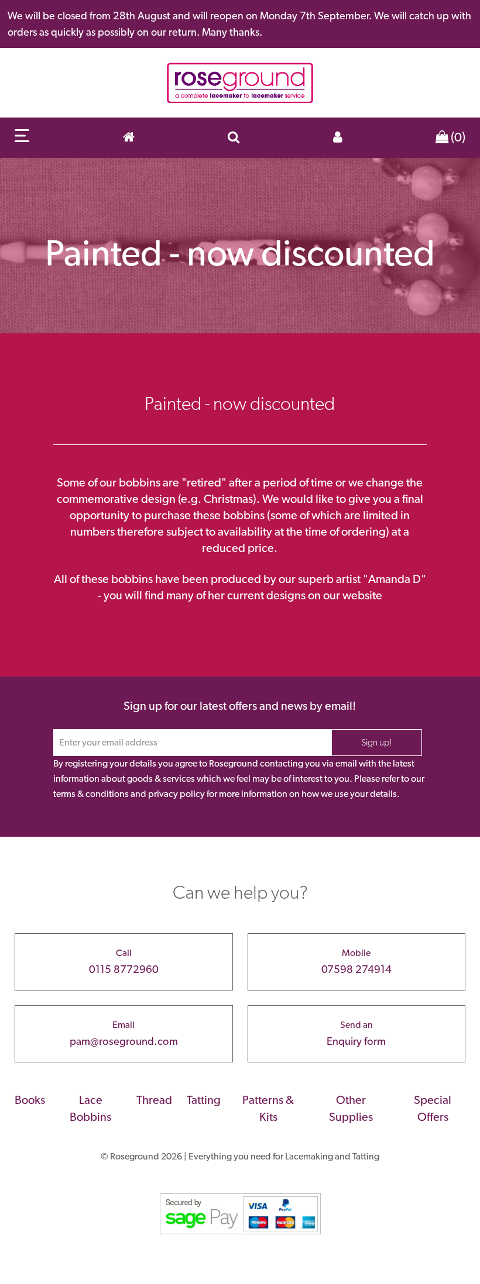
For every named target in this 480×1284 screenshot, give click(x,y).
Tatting (204, 1100)
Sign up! (376, 742)
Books (30, 1100)
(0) (456, 136)
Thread (154, 1100)
